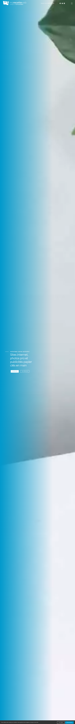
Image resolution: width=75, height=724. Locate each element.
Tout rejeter (61, 722)
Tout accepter (69, 722)
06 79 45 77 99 (51, 3)
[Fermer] (74, 721)
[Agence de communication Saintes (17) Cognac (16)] (14, 3)
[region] (37, 722)
